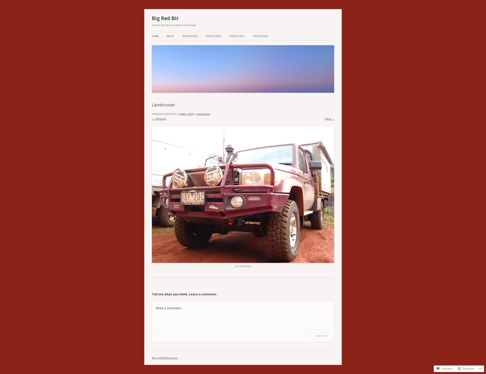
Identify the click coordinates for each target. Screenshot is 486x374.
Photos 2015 (213, 36)
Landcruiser (203, 114)
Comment (321, 335)
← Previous (159, 119)
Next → (329, 119)
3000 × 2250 (186, 114)
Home (155, 36)
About (170, 36)
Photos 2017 (237, 36)
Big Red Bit (165, 18)
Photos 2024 (260, 36)
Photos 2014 (190, 36)
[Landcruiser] (243, 194)
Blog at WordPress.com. (165, 358)
